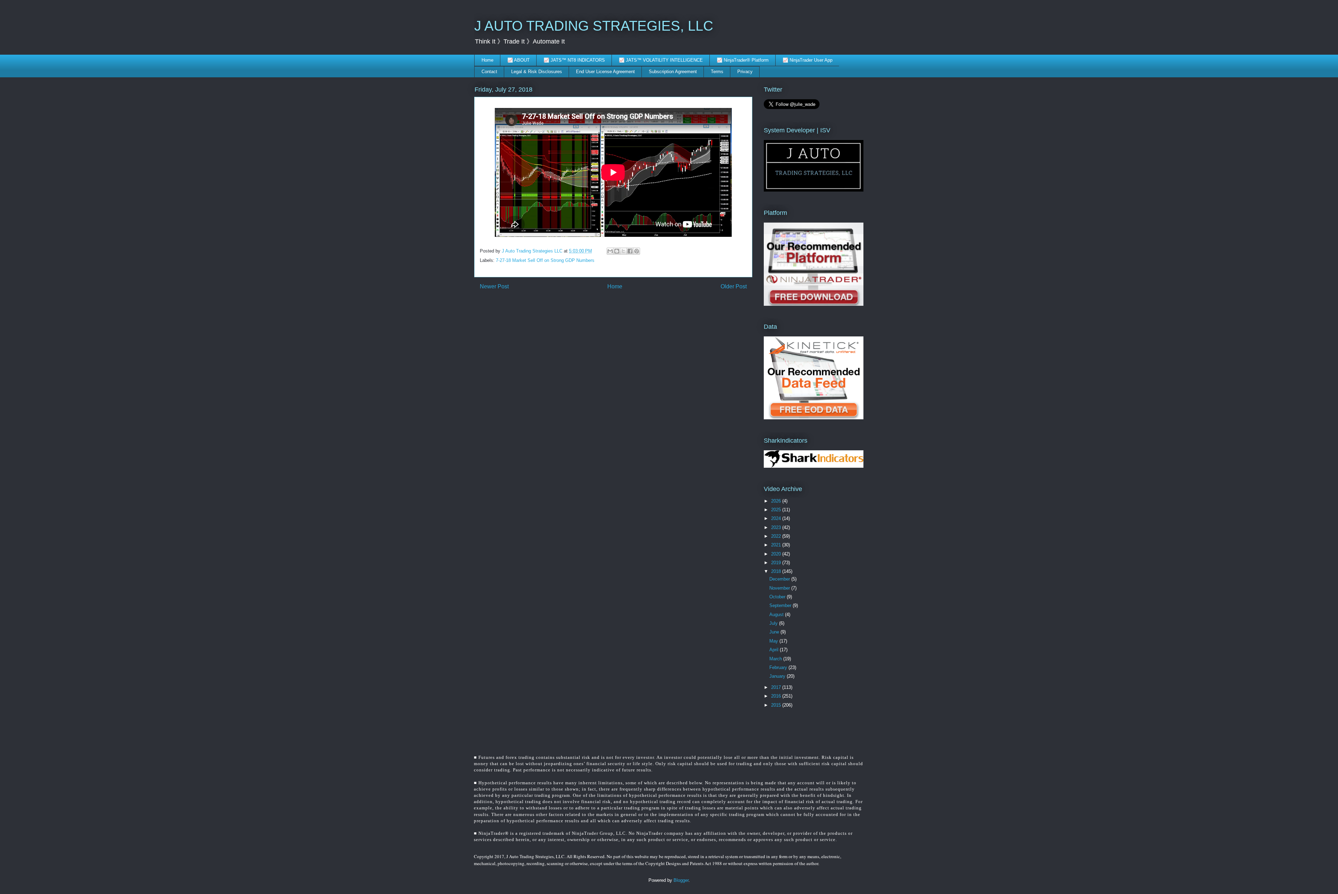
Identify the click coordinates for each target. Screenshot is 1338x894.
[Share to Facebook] (629, 251)
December (780, 579)
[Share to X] (623, 251)
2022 (776, 536)
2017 (776, 687)
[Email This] (610, 251)
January (778, 676)
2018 (776, 571)
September (781, 605)
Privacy (745, 71)
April (774, 649)
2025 (776, 509)
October (778, 596)
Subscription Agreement (673, 71)
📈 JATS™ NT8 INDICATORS (574, 60)
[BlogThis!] (616, 251)
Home (487, 60)
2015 (776, 705)
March (776, 658)
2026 (776, 501)
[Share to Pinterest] (636, 251)
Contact (489, 71)
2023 (776, 527)
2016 (776, 696)
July (774, 623)
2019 (776, 562)
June (774, 632)
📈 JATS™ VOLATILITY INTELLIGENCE (661, 60)
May (774, 641)
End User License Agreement (605, 71)
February (779, 667)
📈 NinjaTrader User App (807, 60)
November (780, 588)
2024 (776, 518)
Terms (717, 71)
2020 (776, 554)
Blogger (681, 880)
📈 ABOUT (518, 60)
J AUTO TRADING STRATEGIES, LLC (593, 25)
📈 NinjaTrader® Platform (743, 60)
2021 (776, 544)
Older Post (734, 286)
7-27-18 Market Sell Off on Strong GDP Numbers (545, 260)
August (777, 614)
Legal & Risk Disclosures (536, 71)
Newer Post (494, 286)
